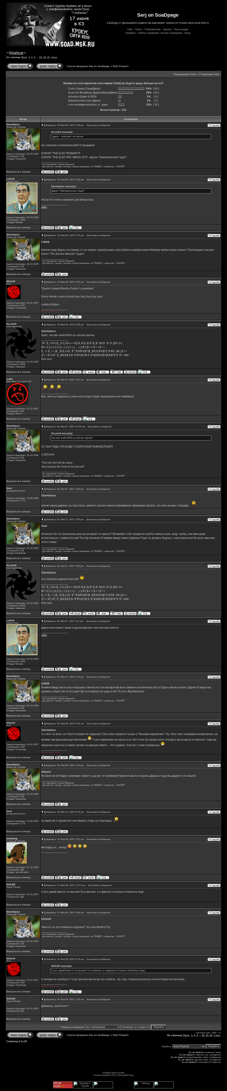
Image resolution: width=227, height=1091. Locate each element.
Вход (187, 33)
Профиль (130, 33)
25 (44, 57)
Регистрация (181, 29)
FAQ (129, 29)
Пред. (24, 57)
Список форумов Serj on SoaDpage (88, 66)
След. (54, 57)
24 (40, 57)
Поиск (138, 29)
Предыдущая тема (185, 74)
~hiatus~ (16, 53)
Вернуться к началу (18, 171)
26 (48, 57)
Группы (167, 29)
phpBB (107, 1075)
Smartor (121, 1072)
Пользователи (152, 29)
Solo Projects (121, 66)
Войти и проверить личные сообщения (160, 33)
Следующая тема (209, 74)
